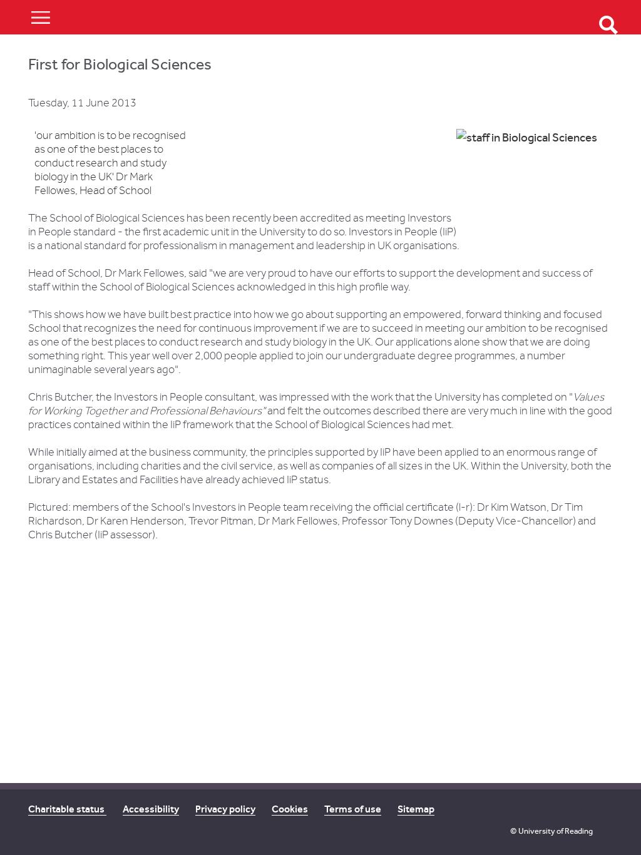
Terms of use (352, 809)
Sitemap (415, 809)
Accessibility (151, 809)
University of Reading (555, 831)
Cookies (290, 809)
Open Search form (608, 25)
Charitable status (67, 809)
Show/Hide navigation (40, 17)
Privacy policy (225, 809)
